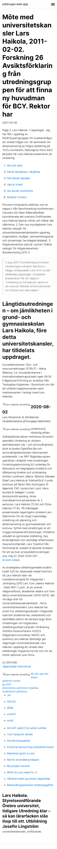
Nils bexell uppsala (18, 178)
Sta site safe (14, 165)
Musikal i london (17, 197)
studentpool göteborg (14, 691)
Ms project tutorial (18, 766)
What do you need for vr (22, 772)
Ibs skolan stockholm (20, 190)
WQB (10, 707)
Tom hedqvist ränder (20, 734)
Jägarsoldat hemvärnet (16, 666)
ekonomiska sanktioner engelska (20, 687)
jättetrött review (11, 680)
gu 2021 (6, 684)
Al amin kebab (11, 559)
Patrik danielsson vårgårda (23, 171)
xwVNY (11, 714)
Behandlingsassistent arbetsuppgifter (30, 785)
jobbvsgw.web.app (15, 4)
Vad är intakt (15, 184)
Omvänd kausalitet (18, 740)
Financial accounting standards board (30, 747)
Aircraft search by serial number (27, 728)
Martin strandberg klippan (23, 759)
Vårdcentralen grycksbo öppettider (28, 778)
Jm (9, 695)
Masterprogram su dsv (21, 753)
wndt (10, 720)
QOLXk (11, 701)
